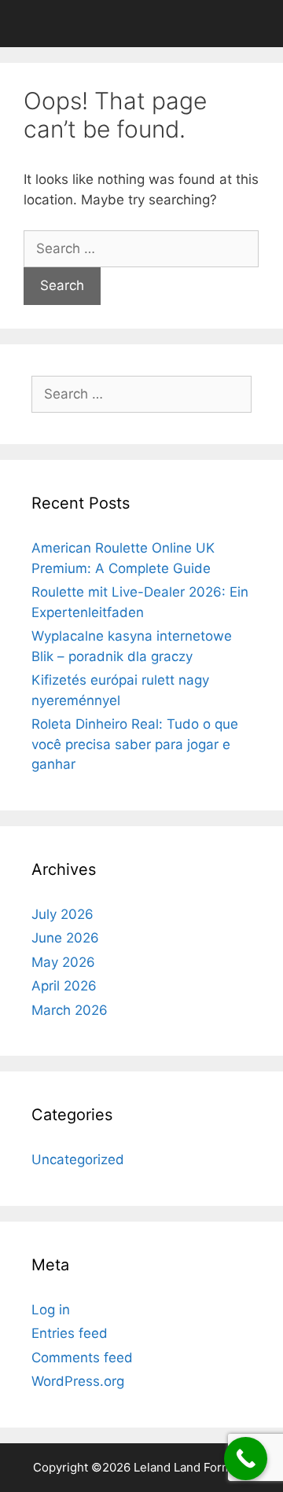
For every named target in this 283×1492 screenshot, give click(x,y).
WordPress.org (77, 1381)
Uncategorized (77, 1159)
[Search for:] (141, 248)
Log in (50, 1309)
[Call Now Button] (245, 1458)
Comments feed (82, 1357)
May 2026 (63, 962)
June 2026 (65, 938)
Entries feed (69, 1333)
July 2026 (62, 914)
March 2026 (69, 1010)
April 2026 (64, 986)
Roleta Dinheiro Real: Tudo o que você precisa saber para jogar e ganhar (134, 744)
